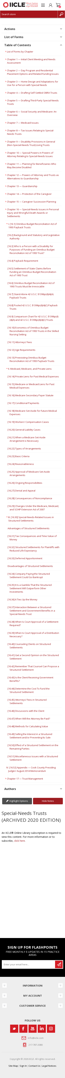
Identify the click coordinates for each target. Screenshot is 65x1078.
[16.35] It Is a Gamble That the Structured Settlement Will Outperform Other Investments (30, 588)
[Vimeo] (42, 1029)
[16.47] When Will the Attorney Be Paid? (29, 718)
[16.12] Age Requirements (21, 349)
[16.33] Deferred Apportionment (25, 558)
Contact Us (34, 1065)
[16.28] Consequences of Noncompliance (30, 498)
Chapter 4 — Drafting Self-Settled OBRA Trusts (32, 92)
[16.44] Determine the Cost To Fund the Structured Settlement (29, 690)
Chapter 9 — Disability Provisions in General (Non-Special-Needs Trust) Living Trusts (31, 143)
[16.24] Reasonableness (21, 464)
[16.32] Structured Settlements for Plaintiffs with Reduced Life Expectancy (33, 549)
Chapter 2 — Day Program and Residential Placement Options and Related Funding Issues (33, 72)
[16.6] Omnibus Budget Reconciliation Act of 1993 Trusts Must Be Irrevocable (31, 284)
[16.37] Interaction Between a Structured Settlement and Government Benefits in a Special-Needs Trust (31, 611)
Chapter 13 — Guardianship (22, 186)
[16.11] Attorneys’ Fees (20, 342)
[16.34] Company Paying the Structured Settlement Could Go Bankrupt (29, 575)
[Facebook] (23, 1029)
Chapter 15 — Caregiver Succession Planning (31, 201)
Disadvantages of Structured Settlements (30, 566)
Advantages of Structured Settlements (28, 528)
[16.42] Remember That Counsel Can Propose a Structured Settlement (33, 668)
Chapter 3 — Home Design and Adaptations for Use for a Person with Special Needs (32, 83)
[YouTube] (33, 1029)
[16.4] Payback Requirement (23, 260)
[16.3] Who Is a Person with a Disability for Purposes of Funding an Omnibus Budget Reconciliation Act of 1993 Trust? (31, 250)
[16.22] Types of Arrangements (24, 448)
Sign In (23, 1065)
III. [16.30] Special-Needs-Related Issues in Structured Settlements (31, 519)
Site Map (13, 1065)
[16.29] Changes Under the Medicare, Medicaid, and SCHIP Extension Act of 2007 (33, 507)
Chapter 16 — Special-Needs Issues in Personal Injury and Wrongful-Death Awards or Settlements (33, 213)
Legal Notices (49, 1065)
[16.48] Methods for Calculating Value (28, 726)
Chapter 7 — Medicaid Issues (23, 122)
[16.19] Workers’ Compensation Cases (28, 422)
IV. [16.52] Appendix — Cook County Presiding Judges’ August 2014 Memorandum (31, 769)
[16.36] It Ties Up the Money (22, 599)
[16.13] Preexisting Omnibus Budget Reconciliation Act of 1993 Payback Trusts (31, 359)
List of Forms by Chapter (20, 51)
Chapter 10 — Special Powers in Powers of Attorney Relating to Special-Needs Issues (30, 154)
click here (19, 840)
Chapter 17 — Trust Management (25, 778)
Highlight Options (18, 801)
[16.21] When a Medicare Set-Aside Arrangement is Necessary (27, 439)
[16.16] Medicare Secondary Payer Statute (30, 395)
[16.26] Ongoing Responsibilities (25, 482)
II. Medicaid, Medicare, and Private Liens (30, 368)
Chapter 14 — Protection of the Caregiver (29, 194)
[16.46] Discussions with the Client (26, 710)
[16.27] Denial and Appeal (21, 490)
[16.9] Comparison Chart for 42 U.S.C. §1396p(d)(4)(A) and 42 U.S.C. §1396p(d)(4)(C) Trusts (33, 318)
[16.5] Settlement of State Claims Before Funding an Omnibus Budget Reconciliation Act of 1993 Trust (32, 272)
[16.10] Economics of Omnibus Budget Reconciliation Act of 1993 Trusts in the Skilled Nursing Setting (33, 331)
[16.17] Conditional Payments (23, 403)
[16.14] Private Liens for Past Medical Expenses (33, 376)
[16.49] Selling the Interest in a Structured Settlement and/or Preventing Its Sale (30, 735)
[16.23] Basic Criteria (18, 456)
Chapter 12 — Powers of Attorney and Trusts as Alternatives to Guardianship (33, 176)
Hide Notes (48, 801)
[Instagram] (51, 1029)
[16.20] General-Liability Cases (24, 429)
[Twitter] (14, 1029)
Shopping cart (58, 5)
